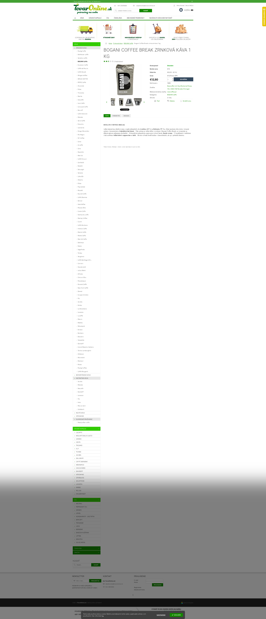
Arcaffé (80, 145)
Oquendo (81, 152)
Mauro (80, 319)
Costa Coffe (82, 211)
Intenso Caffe (82, 228)
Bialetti (80, 166)
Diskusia (126, 115)
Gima (79, 141)
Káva (82, 18)
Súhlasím (177, 615)
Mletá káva (80, 413)
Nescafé (80, 388)
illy (79, 298)
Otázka (172, 101)
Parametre (116, 115)
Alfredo (80, 274)
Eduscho (81, 124)
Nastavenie (161, 615)
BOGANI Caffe (82, 61)
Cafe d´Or (81, 176)
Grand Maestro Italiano (86, 347)
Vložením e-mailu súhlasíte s (84, 587)
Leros (78, 513)
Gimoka (79, 439)
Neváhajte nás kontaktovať (160, 18)
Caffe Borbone (82, 225)
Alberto (80, 180)
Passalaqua (82, 281)
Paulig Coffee (82, 368)
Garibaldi (81, 162)
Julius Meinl (82, 270)
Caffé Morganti (83, 371)
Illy (79, 399)
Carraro (80, 263)
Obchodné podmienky (135, 18)
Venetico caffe (82, 58)
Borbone (79, 529)
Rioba (80, 364)
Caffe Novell (82, 72)
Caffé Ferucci (82, 159)
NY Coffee (81, 138)
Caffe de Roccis (83, 68)
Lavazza (80, 312)
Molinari (80, 361)
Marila (80, 96)
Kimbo (80, 305)
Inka (79, 402)
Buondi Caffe (82, 194)
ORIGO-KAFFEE (83, 79)
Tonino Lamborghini (84, 350)
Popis (107, 115)
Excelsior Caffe (83, 65)
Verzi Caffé (81, 121)
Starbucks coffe (83, 215)
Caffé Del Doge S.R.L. (85, 260)
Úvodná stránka (75, 18)
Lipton (78, 536)
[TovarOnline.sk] (93, 8)
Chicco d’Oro (82, 277)
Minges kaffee (82, 75)
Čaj (108, 18)
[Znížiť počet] (173, 80)
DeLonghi (81, 169)
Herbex (79, 510)
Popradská (81, 187)
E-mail (136, 580)
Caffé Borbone (82, 461)
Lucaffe (79, 432)
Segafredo (81, 249)
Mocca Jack (82, 406)
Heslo (136, 582)
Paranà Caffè (82, 284)
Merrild (80, 155)
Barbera (80, 333)
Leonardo (81, 127)
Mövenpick (81, 326)
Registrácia (189, 5)
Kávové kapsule (95, 18)
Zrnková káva (81, 48)
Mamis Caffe (82, 232)
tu (103, 616)
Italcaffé (81, 100)
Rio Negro (81, 134)
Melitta (80, 323)
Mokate (80, 117)
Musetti (80, 190)
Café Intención (82, 114)
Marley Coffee (82, 218)
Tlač (158, 101)
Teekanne (80, 523)
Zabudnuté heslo (139, 590)
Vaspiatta (81, 340)
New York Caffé (83, 288)
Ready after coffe (83, 422)
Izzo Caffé (81, 103)
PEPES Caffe (82, 82)
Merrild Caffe (82, 239)
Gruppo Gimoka (83, 295)
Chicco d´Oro (80, 468)
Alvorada (81, 86)
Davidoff (81, 343)
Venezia (80, 173)
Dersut (80, 201)
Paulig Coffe (82, 51)
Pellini (80, 246)
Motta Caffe (82, 235)
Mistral (79, 503)
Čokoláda (118, 18)
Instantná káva (82, 378)
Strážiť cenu (187, 101)
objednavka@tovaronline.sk (114, 584)
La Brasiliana (82, 309)
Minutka (79, 539)
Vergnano (81, 256)
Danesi (80, 291)
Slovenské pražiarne (84, 419)
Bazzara (80, 336)
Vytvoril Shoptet (188, 602)
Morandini (81, 357)
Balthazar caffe (83, 54)
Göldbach (81, 409)
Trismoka (81, 93)
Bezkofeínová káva (83, 375)
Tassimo (79, 445)
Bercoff (80, 110)
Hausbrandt (82, 267)
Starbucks (80, 478)
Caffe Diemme (82, 197)
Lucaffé (80, 316)
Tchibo (80, 253)
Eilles (79, 89)
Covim (80, 221)
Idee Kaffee (81, 204)
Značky (77, 552)
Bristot (80, 330)
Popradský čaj (81, 507)
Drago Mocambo (83, 131)
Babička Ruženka (82, 532)
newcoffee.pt (171, 92)
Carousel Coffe (83, 107)
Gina (79, 148)
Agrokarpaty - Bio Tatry (85, 516)
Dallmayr (81, 242)
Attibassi (81, 354)
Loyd (78, 526)
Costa (78, 442)
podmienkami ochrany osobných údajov (84, 588)
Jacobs (80, 302)
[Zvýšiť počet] (173, 79)
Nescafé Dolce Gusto (84, 436)
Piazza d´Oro (82, 208)
